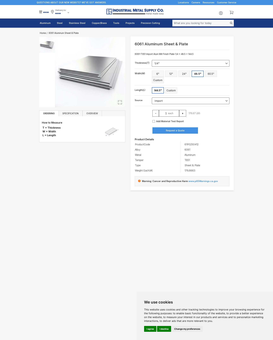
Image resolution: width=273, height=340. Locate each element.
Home (43, 33)
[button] (90, 72)
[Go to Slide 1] (47, 45)
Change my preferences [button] (187, 329)
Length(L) (140, 90)
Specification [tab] (70, 113)
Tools (116, 23)
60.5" (211, 73)
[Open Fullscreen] (120, 102)
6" (157, 73)
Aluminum (45, 23)
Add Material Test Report (170, 121)
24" (184, 73)
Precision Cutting (150, 23)
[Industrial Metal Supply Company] (136, 11)
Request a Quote (175, 130)
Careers (195, 2)
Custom (157, 80)
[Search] (230, 23)
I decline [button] (164, 329)
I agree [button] (150, 329)
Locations (183, 2)
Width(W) (140, 73)
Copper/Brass (99, 23)
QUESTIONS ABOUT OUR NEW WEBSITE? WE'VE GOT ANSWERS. (71, 2)
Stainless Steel (77, 23)
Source (139, 100)
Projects (130, 23)
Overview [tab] (92, 113)
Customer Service (226, 2)
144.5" (158, 90)
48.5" (197, 73)
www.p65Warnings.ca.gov (203, 181)
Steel (60, 23)
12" (171, 73)
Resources (208, 2)
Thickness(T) (142, 62)
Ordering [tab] (49, 113)
